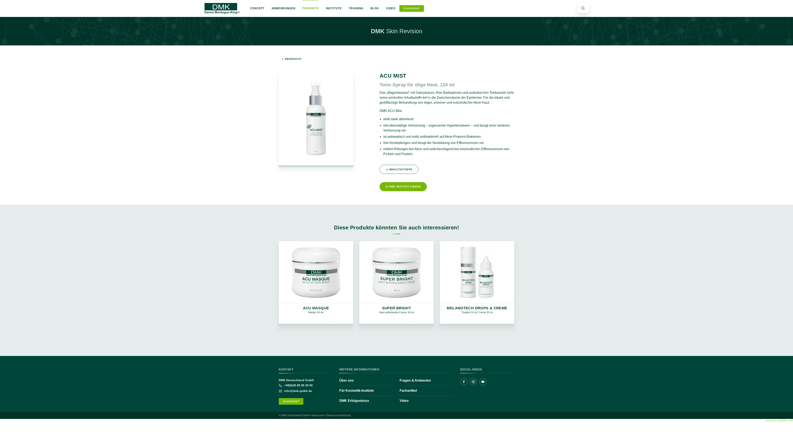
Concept (257, 8)
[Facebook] (464, 382)
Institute (334, 8)
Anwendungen (283, 8)
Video (390, 8)
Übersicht (293, 59)
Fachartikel (408, 390)
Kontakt (413, 8)
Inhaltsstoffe (401, 169)
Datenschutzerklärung (338, 415)
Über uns (346, 380)
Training (356, 8)
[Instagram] (473, 382)
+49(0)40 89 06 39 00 (298, 385)
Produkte (310, 8)
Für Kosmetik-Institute (356, 390)
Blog (374, 8)
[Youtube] (483, 382)
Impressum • (318, 415)
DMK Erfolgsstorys (354, 400)
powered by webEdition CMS (779, 420)
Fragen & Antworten (415, 380)
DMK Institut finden (405, 186)
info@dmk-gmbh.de (297, 391)
